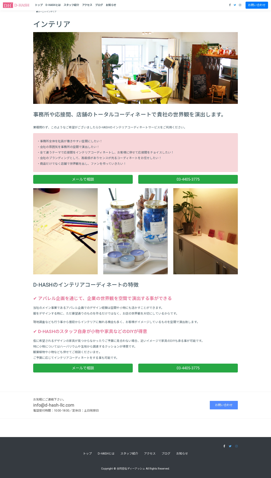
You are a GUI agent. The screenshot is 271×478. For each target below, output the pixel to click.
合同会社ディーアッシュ (131, 468)
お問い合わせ (257, 5)
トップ (39, 5)
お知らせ (111, 5)
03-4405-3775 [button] (188, 179)
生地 (84, 346)
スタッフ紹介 (71, 5)
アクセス (87, 5)
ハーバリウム (69, 346)
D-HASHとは (53, 5)
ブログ (99, 5)
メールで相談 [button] (83, 179)
